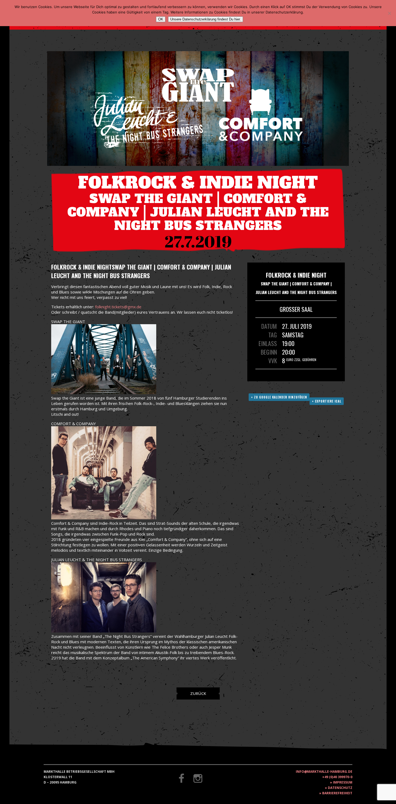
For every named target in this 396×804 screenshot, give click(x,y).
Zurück (198, 693)
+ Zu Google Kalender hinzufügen (279, 397)
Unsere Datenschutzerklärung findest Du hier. (205, 19)
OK (160, 19)
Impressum (342, 782)
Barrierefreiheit (337, 793)
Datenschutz (340, 787)
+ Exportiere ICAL (326, 401)
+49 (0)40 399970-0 (337, 777)
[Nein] (389, 13)
